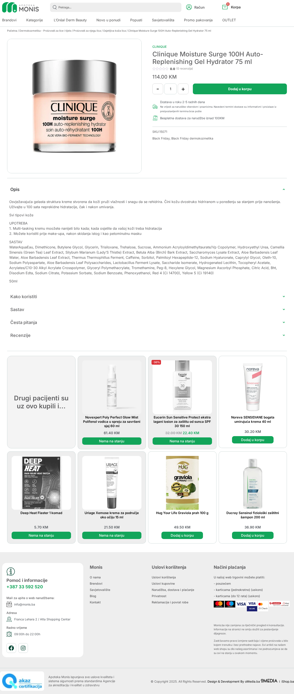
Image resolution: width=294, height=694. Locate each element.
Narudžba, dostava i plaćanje (173, 590)
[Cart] (236, 14)
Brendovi (96, 583)
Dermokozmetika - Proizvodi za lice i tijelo (45, 30)
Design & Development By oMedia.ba (234, 681)
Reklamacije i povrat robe (170, 602)
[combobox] (115, 7)
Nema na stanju (111, 441)
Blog (93, 596)
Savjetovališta (163, 20)
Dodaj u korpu (240, 89)
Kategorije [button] (34, 20)
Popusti (136, 20)
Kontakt (95, 602)
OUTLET (229, 20)
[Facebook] (11, 648)
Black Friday (161, 138)
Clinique (159, 46)
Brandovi (9, 20)
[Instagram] (23, 648)
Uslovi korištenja (164, 577)
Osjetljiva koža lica (114, 30)
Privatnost (159, 596)
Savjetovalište (100, 590)
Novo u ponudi (108, 20)
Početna (12, 30)
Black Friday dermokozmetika (192, 138)
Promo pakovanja (198, 20)
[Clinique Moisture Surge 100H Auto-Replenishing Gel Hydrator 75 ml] (74, 106)
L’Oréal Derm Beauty (70, 20)
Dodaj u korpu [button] (252, 440)
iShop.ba (288, 681)
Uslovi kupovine (163, 583)
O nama (95, 577)
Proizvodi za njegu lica (87, 30)
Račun (199, 7)
